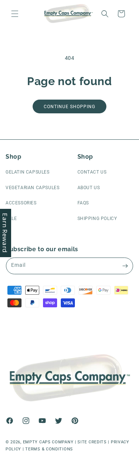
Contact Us (92, 172)
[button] (15, 14)
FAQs (83, 203)
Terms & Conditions (49, 449)
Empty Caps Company (48, 442)
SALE (11, 218)
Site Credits (91, 442)
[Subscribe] (125, 266)
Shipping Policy (97, 218)
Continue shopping (69, 106)
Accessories (21, 203)
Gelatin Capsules (28, 172)
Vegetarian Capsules (32, 187)
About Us (88, 187)
